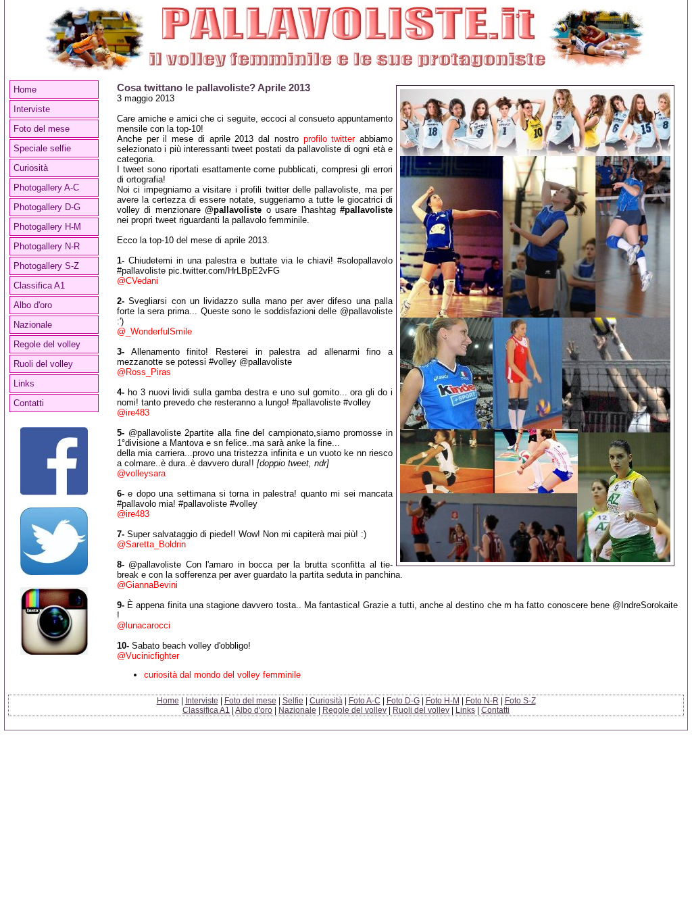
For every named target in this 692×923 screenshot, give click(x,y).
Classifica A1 (39, 285)
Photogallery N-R (47, 246)
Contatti (29, 403)
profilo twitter (329, 139)
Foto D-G (403, 700)
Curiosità (31, 168)
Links (24, 383)
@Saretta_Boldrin (151, 544)
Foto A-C (364, 700)
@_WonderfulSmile (154, 331)
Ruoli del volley (43, 364)
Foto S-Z (520, 700)
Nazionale (33, 325)
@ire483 (133, 412)
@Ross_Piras (144, 372)
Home (25, 89)
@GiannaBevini (147, 585)
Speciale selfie (42, 148)
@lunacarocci (143, 625)
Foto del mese (42, 129)
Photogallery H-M (47, 227)
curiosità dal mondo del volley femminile (222, 675)
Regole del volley (47, 344)
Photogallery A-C (46, 187)
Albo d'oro (33, 305)
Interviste (32, 109)
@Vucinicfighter (148, 656)
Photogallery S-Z (46, 266)
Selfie (292, 700)
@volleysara (141, 473)
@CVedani (137, 281)
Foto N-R (482, 700)
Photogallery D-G (47, 207)
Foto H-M (443, 700)
